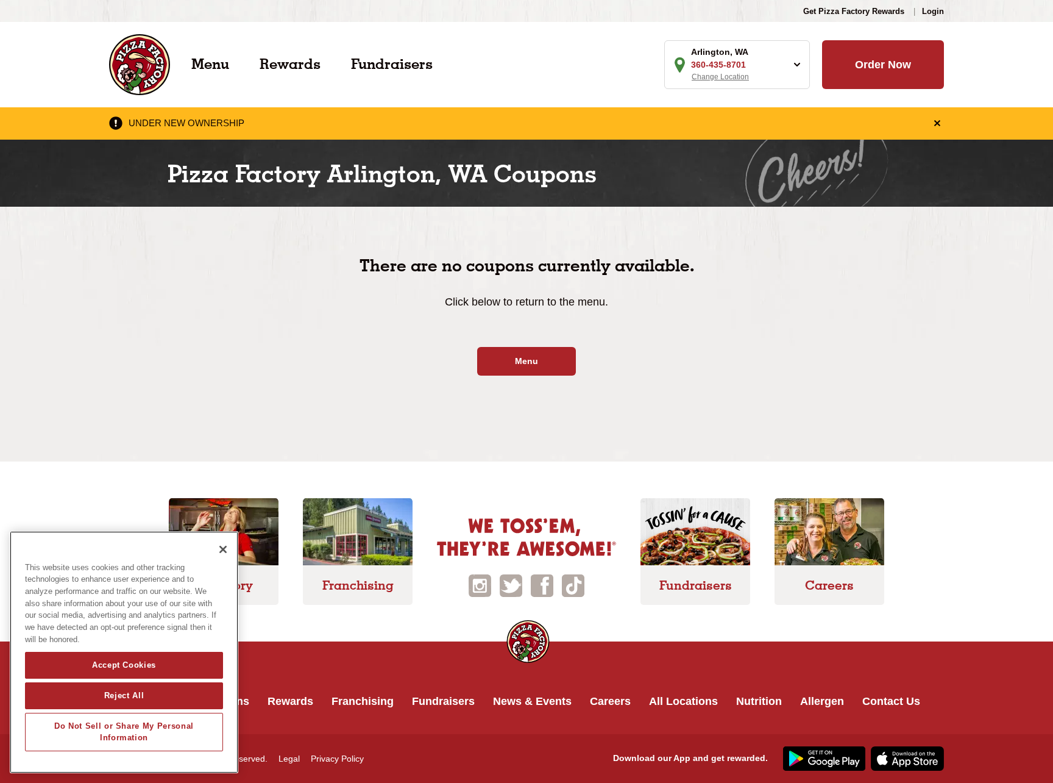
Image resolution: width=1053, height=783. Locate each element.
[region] (124, 652)
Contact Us (891, 701)
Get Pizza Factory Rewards (853, 11)
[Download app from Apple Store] (906, 758)
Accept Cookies (124, 665)
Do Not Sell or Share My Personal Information (124, 731)
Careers (610, 701)
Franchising (363, 701)
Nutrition (759, 701)
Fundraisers (392, 64)
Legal (289, 758)
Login (933, 11)
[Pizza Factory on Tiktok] (573, 585)
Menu (210, 64)
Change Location (720, 77)
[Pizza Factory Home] (139, 64)
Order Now (883, 65)
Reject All (124, 695)
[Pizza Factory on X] (511, 585)
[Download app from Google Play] (822, 758)
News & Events (532, 701)
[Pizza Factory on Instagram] (480, 585)
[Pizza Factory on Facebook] (542, 585)
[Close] (223, 549)
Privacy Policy (337, 758)
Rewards (290, 64)
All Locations (683, 701)
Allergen (822, 701)
